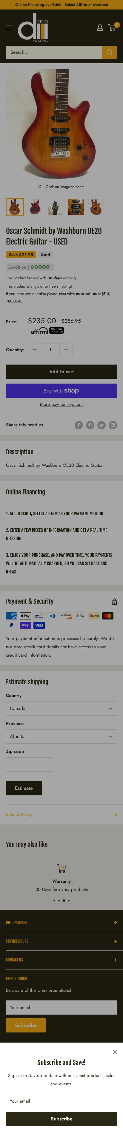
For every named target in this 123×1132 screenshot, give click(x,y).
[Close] (115, 1051)
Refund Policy (19, 814)
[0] (112, 27)
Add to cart (61, 371)
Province (15, 723)
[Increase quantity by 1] (66, 349)
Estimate (24, 788)
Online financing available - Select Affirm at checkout (61, 4)
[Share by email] (113, 424)
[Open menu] (9, 28)
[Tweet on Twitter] (101, 424)
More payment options (61, 404)
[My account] (100, 27)
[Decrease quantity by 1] (34, 349)
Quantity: (15, 349)
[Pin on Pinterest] (90, 424)
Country (13, 695)
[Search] (109, 52)
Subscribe (62, 1118)
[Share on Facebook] (79, 424)
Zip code (15, 751)
